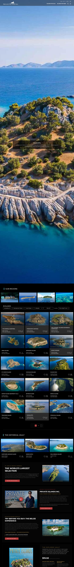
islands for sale (51, 3)
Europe (6, 330)
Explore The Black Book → (12, 480)
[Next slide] (71, 297)
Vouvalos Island (31, 372)
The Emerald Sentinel (8, 328)
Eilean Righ (53, 372)
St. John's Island (6, 372)
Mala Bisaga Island (56, 454)
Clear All (48, 308)
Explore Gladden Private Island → (10, 532)
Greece (28, 330)
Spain (3, 330)
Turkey (3, 352)
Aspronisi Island (31, 350)
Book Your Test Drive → (12, 538)
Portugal (52, 395)
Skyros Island (30, 393)
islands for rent (61, 3)
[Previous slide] (2, 297)
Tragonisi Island (6, 415)
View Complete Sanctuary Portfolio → (23, 532)
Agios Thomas (55, 350)
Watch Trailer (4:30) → (46, 508)
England (53, 330)
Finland (28, 417)
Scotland (52, 374)
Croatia (3, 395)
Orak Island (5, 350)
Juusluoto (30, 415)
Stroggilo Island (55, 415)
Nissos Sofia (29, 454)
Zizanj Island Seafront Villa (10, 393)
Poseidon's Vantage (32, 328)
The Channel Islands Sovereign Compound (60, 328)
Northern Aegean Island (9, 454)
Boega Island (54, 393)
